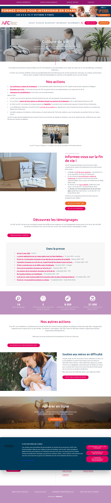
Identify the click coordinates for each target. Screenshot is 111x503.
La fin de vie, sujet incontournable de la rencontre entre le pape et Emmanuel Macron (45, 277)
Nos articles (13, 29)
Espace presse (72, 2)
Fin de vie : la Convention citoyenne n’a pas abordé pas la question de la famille (43, 259)
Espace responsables (48, 2)
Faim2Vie (47, 104)
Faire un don (90, 23)
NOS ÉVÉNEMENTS (74, 23)
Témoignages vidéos (19, 235)
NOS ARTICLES (49, 23)
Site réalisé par (52, 496)
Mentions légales (20, 492)
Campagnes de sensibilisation (20, 92)
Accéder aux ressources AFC (23, 345)
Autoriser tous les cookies (97, 447)
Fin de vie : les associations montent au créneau (33, 280)
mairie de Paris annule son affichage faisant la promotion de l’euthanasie (44, 101)
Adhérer (103, 23)
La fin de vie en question (82, 172)
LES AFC (31, 23)
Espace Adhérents (24, 2)
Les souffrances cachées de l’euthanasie (23, 86)
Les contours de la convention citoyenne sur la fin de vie (36, 271)
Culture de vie (24, 29)
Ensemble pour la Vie (17, 89)
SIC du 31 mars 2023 (23, 253)
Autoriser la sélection (97, 452)
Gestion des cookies (89, 492)
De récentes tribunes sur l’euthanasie (29, 274)
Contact (91, 2)
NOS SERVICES (61, 23)
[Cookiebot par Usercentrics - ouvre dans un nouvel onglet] (9, 446)
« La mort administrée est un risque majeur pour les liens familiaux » (40, 256)
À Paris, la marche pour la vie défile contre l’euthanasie (35, 265)
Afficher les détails (28, 460)
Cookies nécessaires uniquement (97, 459)
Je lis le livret (75, 203)
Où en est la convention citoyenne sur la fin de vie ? (34, 268)
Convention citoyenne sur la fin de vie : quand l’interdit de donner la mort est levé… (45, 262)
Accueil (3, 29)
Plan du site (40, 492)
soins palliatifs (83, 184)
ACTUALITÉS (40, 23)
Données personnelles (63, 492)
